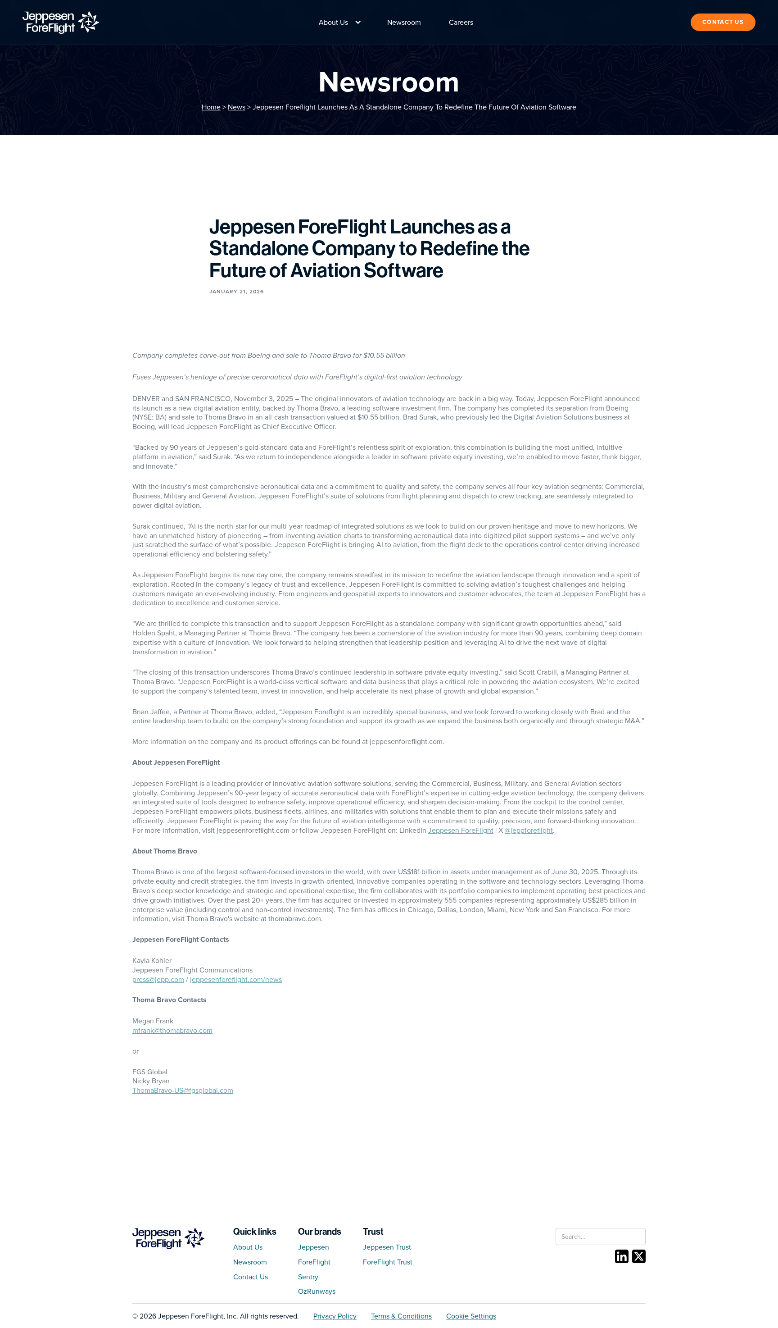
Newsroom (404, 22)
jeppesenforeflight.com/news (236, 979)
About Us (247, 1247)
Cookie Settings (471, 1316)
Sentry (308, 1277)
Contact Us (250, 1277)
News (236, 107)
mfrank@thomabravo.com (172, 1030)
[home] (61, 22)
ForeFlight (314, 1262)
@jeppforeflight (529, 830)
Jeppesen (313, 1247)
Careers (461, 22)
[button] (338, 22)
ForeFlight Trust (387, 1262)
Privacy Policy (335, 1316)
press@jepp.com (158, 979)
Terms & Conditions (401, 1316)
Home (211, 107)
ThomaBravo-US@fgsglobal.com (182, 1090)
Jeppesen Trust (387, 1247)
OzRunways (316, 1291)
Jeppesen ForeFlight (460, 830)
